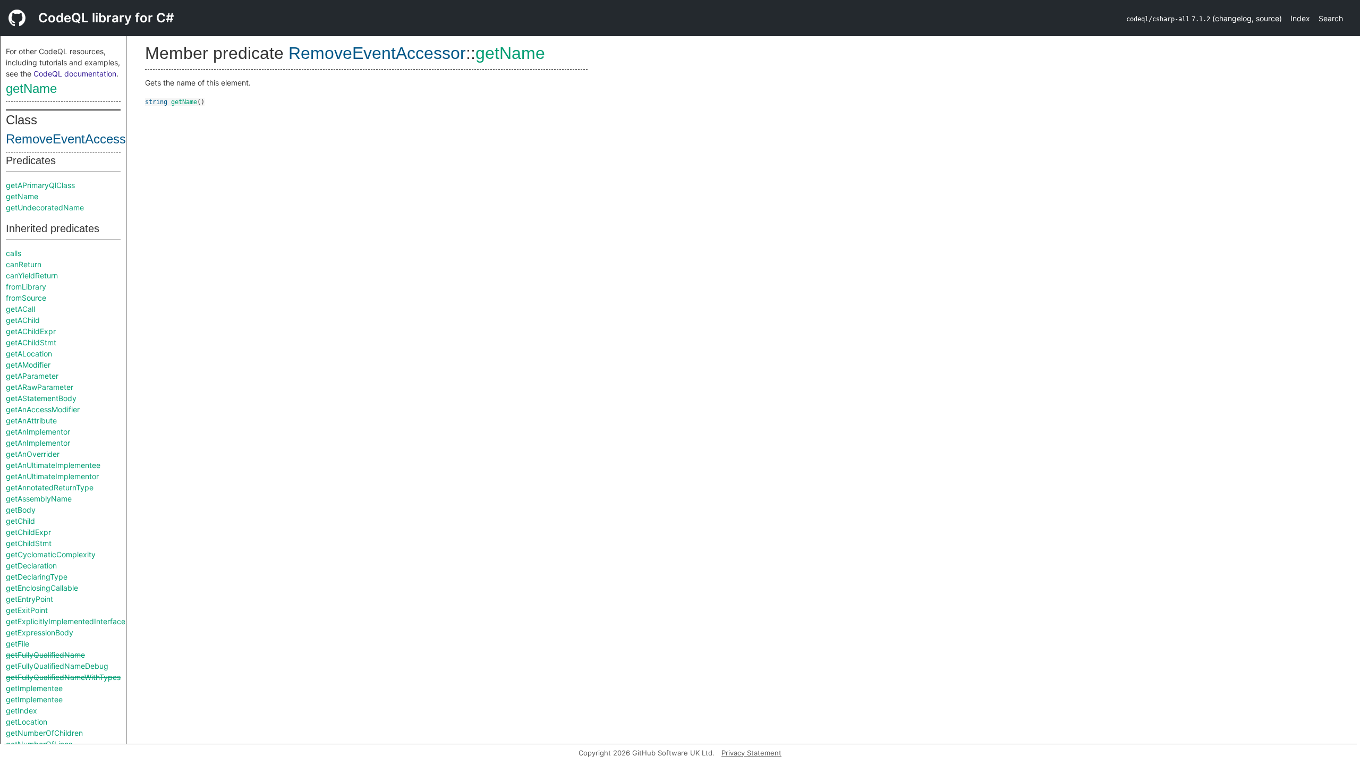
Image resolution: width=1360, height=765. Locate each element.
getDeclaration (31, 565)
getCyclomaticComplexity (51, 554)
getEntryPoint (29, 599)
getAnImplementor (38, 431)
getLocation (26, 721)
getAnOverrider (33, 453)
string (156, 102)
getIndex (21, 710)
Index (1300, 18)
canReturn (23, 264)
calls (13, 253)
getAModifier (28, 364)
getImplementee (34, 688)
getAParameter (32, 375)
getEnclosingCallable (42, 587)
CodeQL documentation (74, 73)
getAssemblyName (39, 498)
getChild (20, 520)
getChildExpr (28, 532)
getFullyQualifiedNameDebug (57, 665)
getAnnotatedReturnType (50, 487)
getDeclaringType (36, 576)
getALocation (29, 353)
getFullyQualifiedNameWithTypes (63, 677)
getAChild (23, 320)
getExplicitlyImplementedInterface (65, 621)
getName (31, 88)
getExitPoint (27, 610)
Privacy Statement (751, 753)
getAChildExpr (31, 331)
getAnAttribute (31, 420)
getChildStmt (29, 543)
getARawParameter (39, 387)
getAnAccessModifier (43, 409)
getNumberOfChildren (44, 732)
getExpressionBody (39, 632)
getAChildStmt (31, 342)
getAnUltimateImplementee (53, 465)
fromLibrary (26, 286)
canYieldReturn (32, 275)
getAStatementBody (41, 398)
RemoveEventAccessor (71, 139)
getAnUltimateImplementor (52, 476)
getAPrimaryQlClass (40, 185)
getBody (21, 509)
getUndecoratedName (45, 207)
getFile (17, 643)
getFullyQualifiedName (45, 654)
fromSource (26, 297)
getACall (20, 308)
